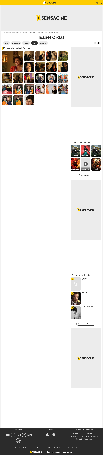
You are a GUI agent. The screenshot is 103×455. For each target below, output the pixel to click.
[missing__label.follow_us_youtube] (7, 435)
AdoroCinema (90, 436)
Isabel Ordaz (32, 32)
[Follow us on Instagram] (24, 435)
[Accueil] (49, 2)
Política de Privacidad (54, 448)
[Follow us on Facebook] (13, 435)
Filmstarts (89, 434)
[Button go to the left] (95, 43)
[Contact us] (18, 440)
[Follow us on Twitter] (18, 435)
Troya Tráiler (96, 169)
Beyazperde (75, 436)
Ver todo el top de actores (85, 324)
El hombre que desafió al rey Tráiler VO (85, 169)
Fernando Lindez (87, 306)
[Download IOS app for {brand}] (48, 434)
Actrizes (16, 32)
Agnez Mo (85, 278)
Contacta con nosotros (29, 448)
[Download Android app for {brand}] (55, 434)
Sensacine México (82, 439)
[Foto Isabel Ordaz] (12, 61)
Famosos (10, 32)
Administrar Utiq (65, 448)
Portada (5, 32)
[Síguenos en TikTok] (29, 435)
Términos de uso (41, 448)
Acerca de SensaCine (15, 448)
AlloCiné (74, 434)
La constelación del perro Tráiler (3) (96, 155)
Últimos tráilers (85, 175)
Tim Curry (85, 292)
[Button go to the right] (98, 43)
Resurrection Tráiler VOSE (85, 155)
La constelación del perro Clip (75, 155)
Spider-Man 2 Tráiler (75, 169)
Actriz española (23, 32)
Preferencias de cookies (87, 448)
